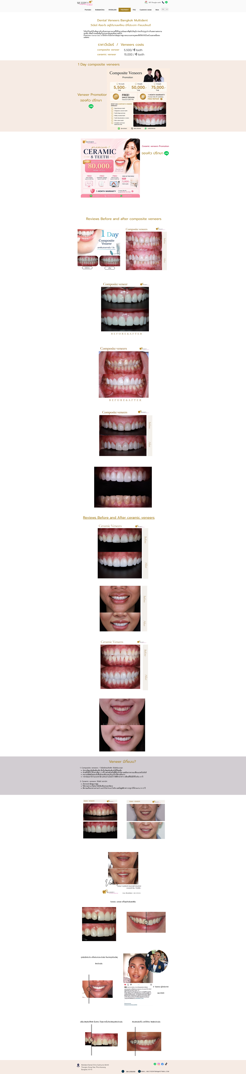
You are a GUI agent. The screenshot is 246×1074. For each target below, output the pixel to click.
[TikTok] (166, 1064)
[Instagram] (158, 1064)
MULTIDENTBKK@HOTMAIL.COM (157, 1071)
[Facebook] (162, 1064)
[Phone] (163, 2)
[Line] (166, 2)
